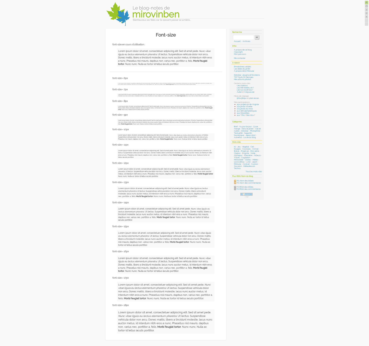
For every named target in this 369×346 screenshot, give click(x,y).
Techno (237, 168)
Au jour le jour (245, 126)
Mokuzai (237, 164)
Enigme (245, 153)
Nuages (237, 149)
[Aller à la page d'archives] (366, 6)
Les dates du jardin (242, 69)
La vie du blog (249, 137)
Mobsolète (238, 160)
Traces (237, 157)
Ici (235, 147)
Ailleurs (257, 155)
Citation (237, 153)
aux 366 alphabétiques (247, 111)
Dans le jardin (248, 129)
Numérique (239, 135)
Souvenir (238, 166)
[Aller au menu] (366, 13)
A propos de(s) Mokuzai (244, 71)
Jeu (239, 147)
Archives (246, 41)
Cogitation (245, 157)
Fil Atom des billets (245, 181)
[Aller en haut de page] (366, 9)
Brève (236, 151)
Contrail (246, 164)
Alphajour (238, 155)
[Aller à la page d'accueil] (366, 2)
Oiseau (248, 160)
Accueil (237, 41)
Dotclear (244, 131)
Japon (254, 162)
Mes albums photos (242, 79)
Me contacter (239, 58)
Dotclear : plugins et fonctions (247, 75)
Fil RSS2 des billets (245, 187)
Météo (255, 160)
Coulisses (246, 149)
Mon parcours (240, 54)
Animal (255, 149)
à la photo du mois (245, 109)
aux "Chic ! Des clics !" (246, 115)
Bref (236, 126)
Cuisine (254, 164)
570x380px (241, 98)
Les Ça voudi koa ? (245, 90)
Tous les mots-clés (254, 171)
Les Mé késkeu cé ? (245, 88)
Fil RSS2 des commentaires (249, 189)
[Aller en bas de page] (366, 17)
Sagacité (248, 133)
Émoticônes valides (242, 67)
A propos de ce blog (243, 50)
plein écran (254, 98)
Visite (253, 153)
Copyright (238, 52)
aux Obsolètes (243, 113)
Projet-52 (245, 151)
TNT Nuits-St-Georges (243, 77)
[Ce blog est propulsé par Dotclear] (246, 194)
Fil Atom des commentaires (249, 183)
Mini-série (254, 151)
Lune (248, 162)
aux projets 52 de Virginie (248, 104)
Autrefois (238, 137)
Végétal (245, 147)
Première (248, 155)
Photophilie (255, 131)
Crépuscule (249, 92)
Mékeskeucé (249, 166)
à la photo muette (244, 106)
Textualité (238, 133)
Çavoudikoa (239, 162)
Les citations (242, 85)
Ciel (252, 147)
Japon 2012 (250, 135)
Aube (239, 92)
